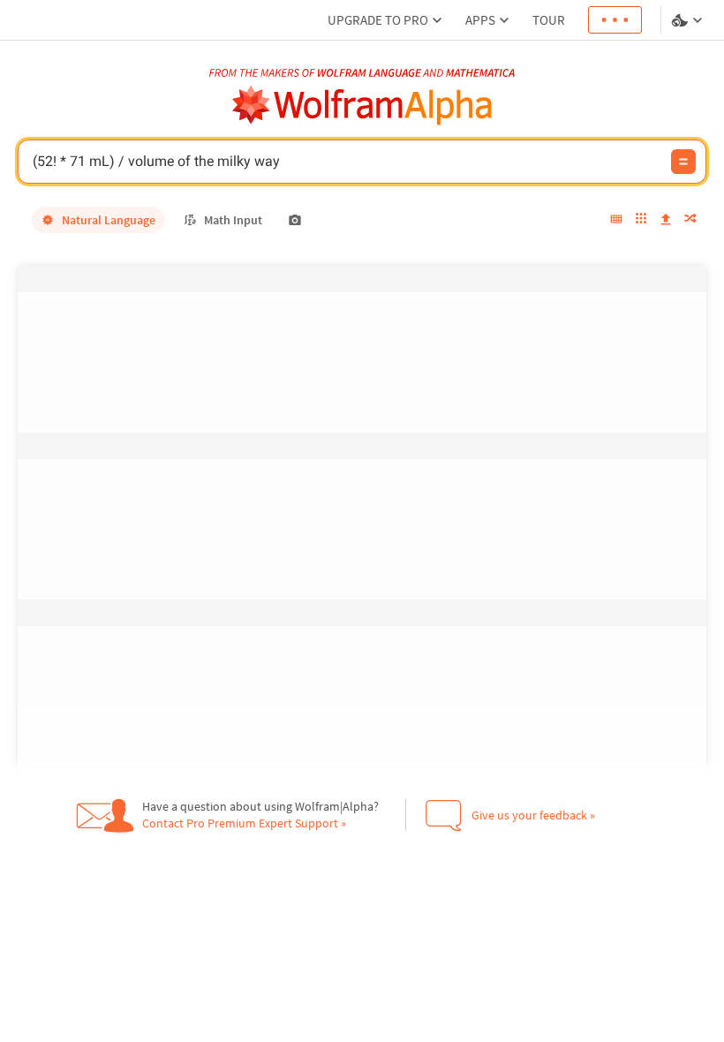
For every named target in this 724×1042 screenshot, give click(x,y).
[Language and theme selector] (688, 20)
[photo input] (295, 220)
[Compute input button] (683, 161)
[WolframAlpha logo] (362, 105)
